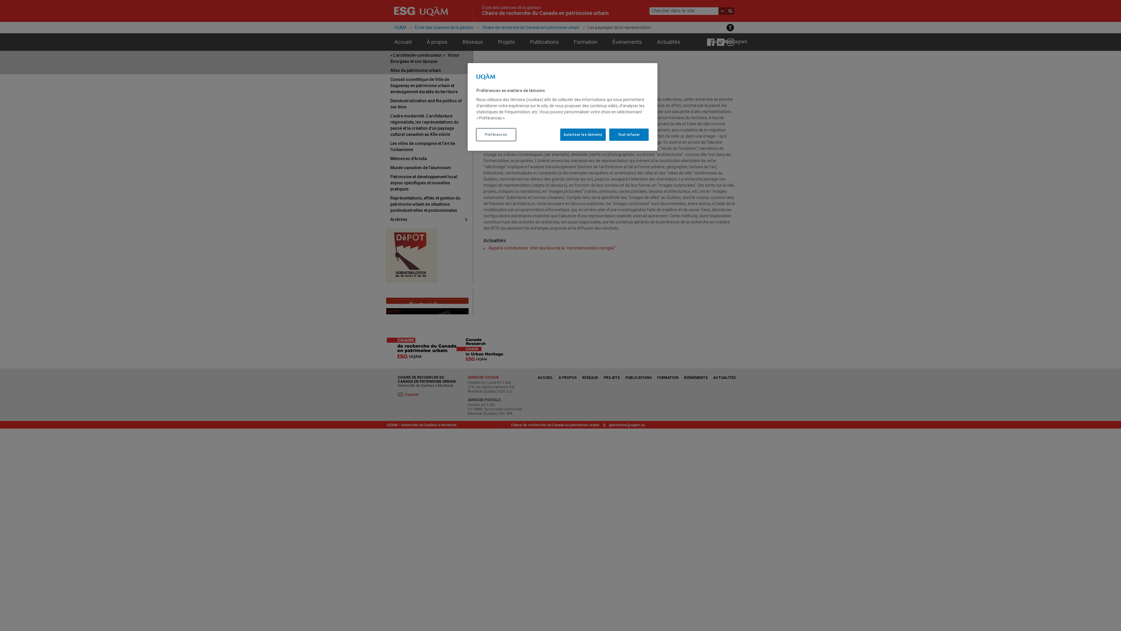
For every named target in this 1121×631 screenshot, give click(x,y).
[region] (562, 107)
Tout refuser (629, 135)
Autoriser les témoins (583, 135)
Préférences (496, 135)
